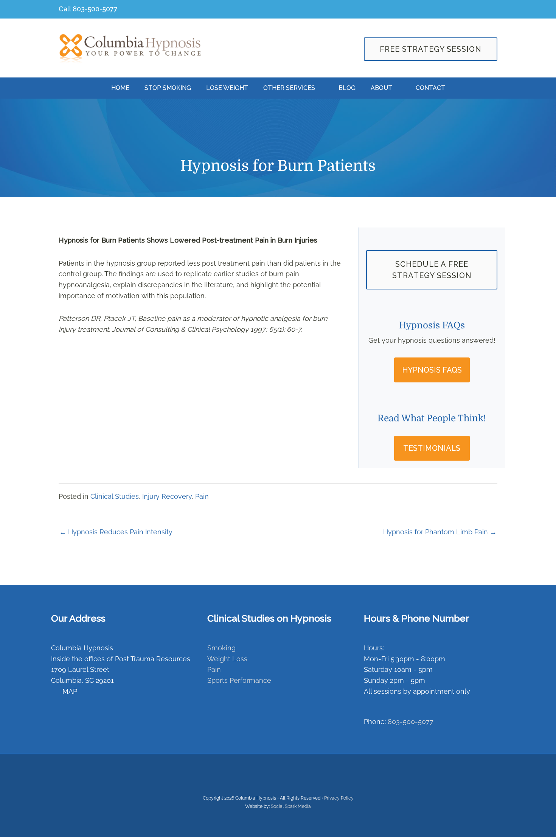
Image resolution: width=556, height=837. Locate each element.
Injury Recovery (167, 496)
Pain (202, 496)
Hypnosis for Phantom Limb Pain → (440, 532)
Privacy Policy (339, 798)
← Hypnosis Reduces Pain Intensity (115, 532)
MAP (69, 691)
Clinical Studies (114, 496)
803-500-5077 (95, 9)
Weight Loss (227, 659)
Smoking (221, 648)
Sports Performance (239, 680)
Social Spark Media (291, 806)
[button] (432, 369)
